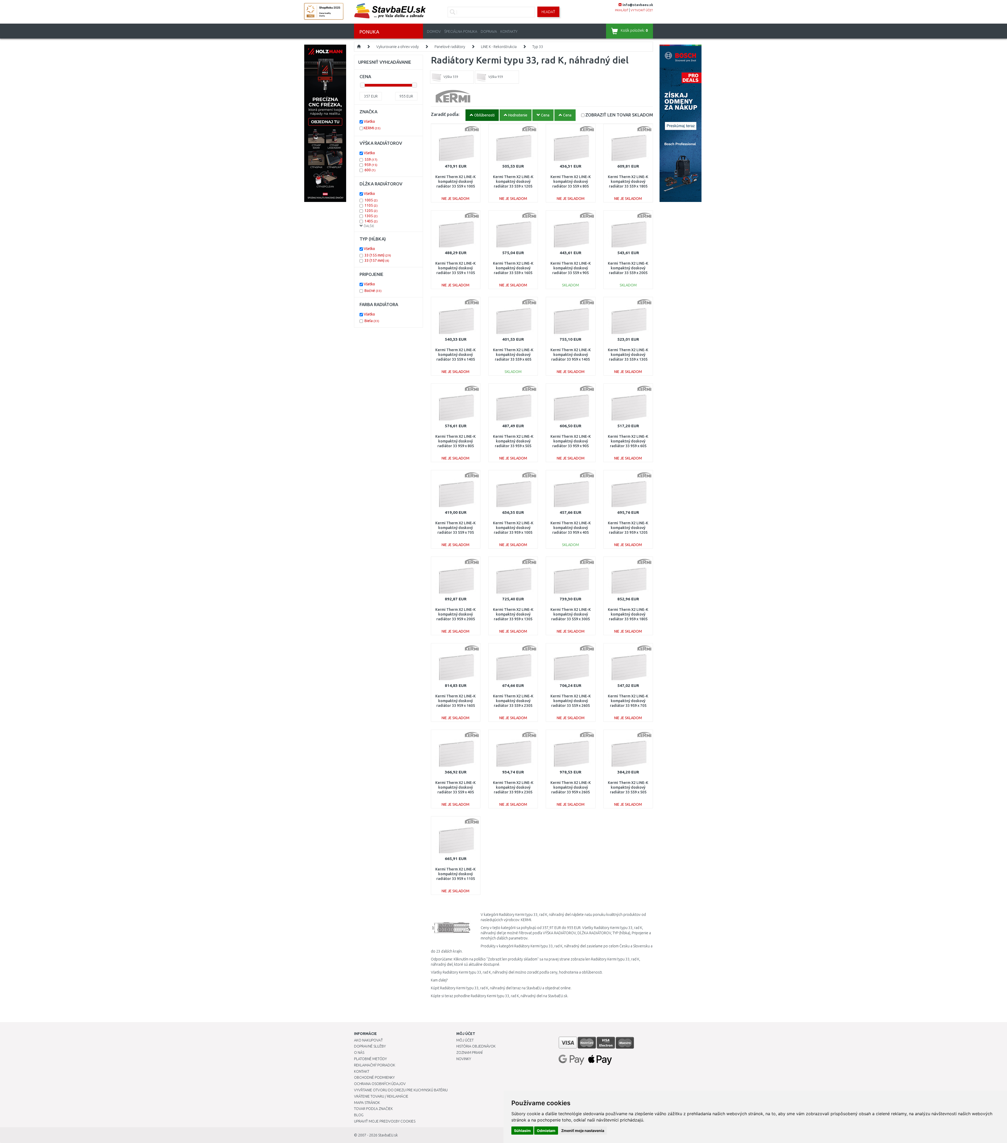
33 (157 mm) (377, 260)
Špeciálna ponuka (460, 31)
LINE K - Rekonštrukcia (499, 47)
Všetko (369, 121)
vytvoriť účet (642, 10)
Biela (372, 321)
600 (370, 170)
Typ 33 (537, 47)
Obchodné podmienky (374, 1077)
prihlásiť (621, 10)
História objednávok (476, 1046)
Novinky (463, 1059)
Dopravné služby (370, 1046)
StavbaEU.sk (388, 1135)
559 (371, 159)
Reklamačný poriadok (374, 1065)
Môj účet (465, 1040)
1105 (371, 205)
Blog (358, 1115)
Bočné (373, 291)
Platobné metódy (370, 1059)
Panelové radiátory (450, 47)
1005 (371, 200)
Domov (434, 31)
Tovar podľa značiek (373, 1109)
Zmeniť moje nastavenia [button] (582, 1130)
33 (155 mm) (378, 255)
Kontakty (508, 31)
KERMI (372, 128)
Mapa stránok (367, 1103)
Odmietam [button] (546, 1130)
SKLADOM (619, 114)
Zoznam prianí (469, 1052)
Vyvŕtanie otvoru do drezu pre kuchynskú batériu (401, 1090)
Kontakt (361, 1071)
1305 (371, 216)
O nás (359, 1052)
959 (371, 165)
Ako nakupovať (368, 1040)
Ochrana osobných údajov (380, 1084)
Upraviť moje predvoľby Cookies (384, 1121)
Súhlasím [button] (522, 1130)
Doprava (489, 31)
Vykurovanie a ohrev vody (397, 47)
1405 (371, 221)
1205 (371, 211)
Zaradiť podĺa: (445, 114)
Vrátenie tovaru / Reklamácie (381, 1096)
